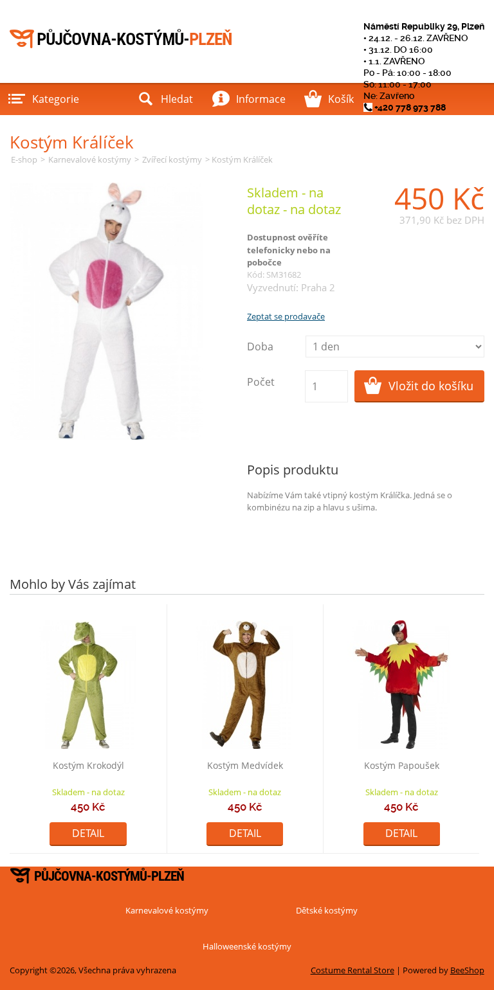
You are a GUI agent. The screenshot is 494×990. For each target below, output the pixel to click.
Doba (260, 346)
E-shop (24, 159)
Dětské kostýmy (327, 910)
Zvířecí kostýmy (172, 159)
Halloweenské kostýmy (247, 946)
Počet (261, 382)
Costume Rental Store (352, 970)
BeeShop (467, 970)
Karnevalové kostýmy (89, 159)
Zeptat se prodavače (286, 316)
